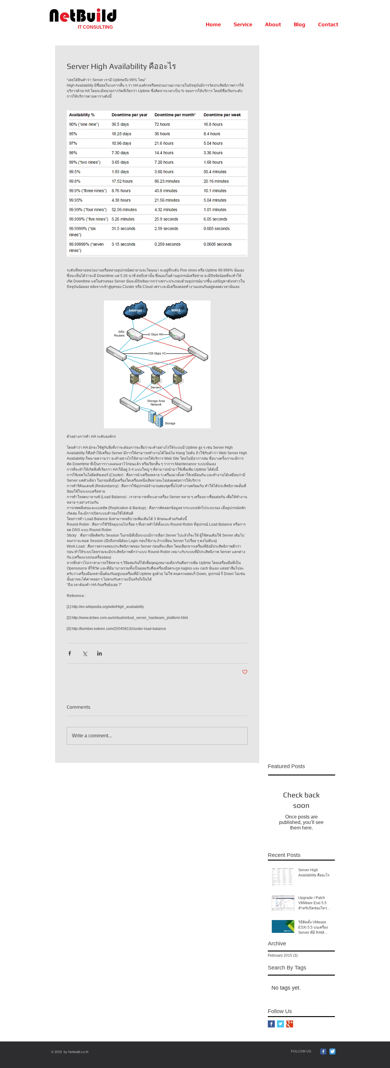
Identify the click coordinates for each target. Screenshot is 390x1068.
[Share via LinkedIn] (99, 653)
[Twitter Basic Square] (280, 1023)
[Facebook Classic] (323, 1051)
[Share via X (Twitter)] (84, 653)
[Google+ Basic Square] (289, 1023)
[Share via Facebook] (70, 653)
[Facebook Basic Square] (271, 1023)
